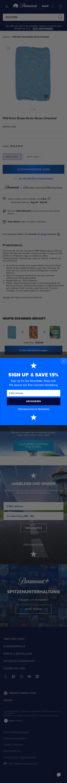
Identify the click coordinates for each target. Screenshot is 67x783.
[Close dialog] (63, 361)
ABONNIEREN (33, 401)
